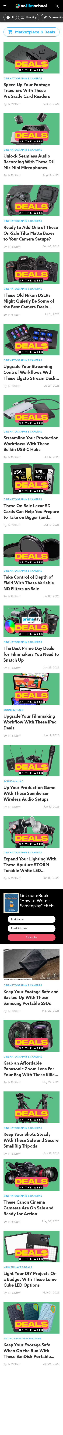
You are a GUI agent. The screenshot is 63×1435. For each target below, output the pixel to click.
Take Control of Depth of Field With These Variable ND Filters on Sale (29, 582)
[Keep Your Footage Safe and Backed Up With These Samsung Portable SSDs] (31, 964)
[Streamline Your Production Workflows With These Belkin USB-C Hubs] (31, 410)
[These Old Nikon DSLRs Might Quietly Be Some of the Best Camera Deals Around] (31, 268)
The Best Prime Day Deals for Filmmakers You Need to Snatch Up (31, 654)
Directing (31, 17)
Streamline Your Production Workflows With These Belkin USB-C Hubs (31, 443)
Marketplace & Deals (18, 1267)
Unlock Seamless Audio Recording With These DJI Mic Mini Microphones (29, 161)
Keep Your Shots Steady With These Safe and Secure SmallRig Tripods (31, 1140)
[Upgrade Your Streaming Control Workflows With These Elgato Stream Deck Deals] (31, 339)
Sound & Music (13, 710)
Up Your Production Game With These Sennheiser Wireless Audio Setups (29, 793)
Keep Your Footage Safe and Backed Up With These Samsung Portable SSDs (31, 997)
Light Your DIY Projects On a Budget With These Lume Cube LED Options (30, 1279)
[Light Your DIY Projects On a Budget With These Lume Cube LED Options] (31, 1246)
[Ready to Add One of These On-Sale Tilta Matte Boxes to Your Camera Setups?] (31, 200)
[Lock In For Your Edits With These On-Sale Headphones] (31, 1385)
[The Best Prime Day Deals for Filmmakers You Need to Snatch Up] (31, 621)
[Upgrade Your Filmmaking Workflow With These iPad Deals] (31, 689)
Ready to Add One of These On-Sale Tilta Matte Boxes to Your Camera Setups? (31, 233)
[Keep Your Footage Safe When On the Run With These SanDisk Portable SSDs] (31, 1317)
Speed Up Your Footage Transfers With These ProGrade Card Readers (27, 90)
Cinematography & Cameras (23, 78)
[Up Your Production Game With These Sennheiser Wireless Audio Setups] (31, 760)
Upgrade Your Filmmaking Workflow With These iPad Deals (30, 721)
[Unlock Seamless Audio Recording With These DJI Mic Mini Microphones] (31, 128)
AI (13, 17)
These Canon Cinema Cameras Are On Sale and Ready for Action (29, 1207)
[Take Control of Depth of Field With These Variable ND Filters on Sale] (31, 549)
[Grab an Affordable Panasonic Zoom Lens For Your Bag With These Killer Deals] (31, 1035)
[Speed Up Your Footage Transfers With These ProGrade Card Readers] (31, 57)
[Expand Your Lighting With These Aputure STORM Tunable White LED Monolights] (31, 831)
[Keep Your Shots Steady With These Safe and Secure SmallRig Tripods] (31, 1107)
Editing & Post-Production (22, 1338)
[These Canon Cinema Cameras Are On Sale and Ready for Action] (31, 1175)
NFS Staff (14, 104)
